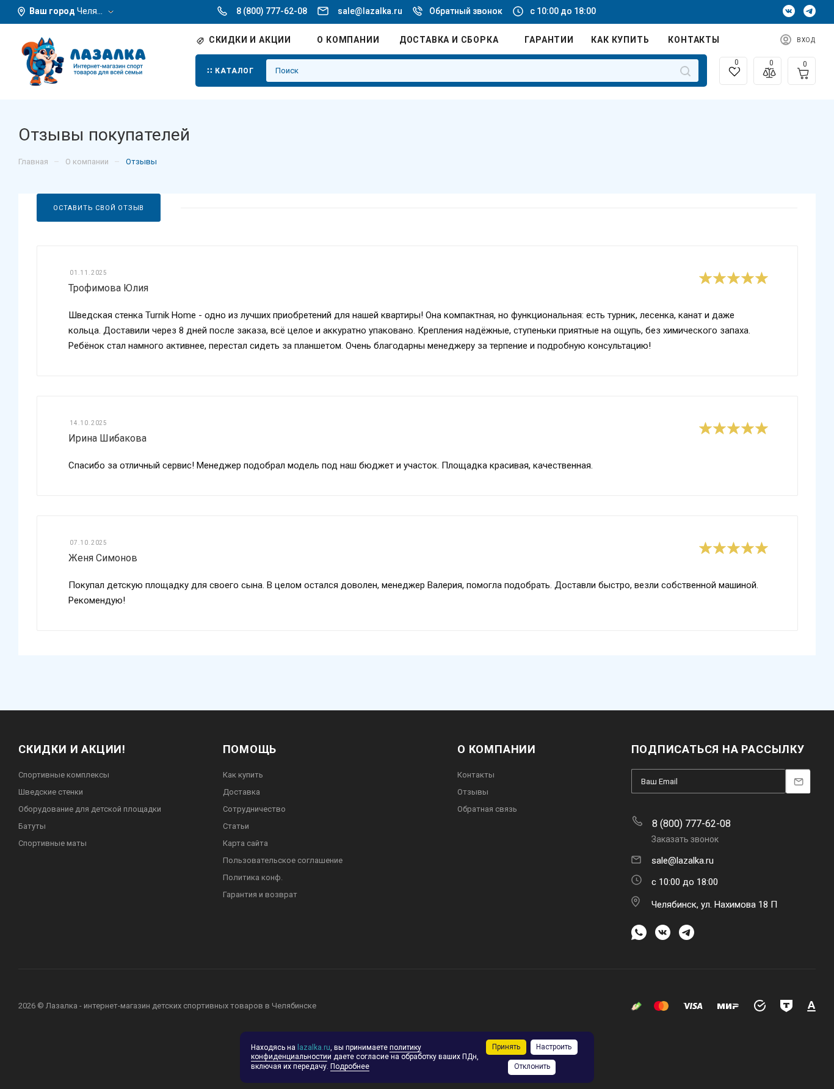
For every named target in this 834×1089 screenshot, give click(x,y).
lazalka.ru (313, 1047)
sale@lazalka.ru (370, 11)
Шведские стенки (50, 791)
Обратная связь (487, 809)
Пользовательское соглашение (283, 860)
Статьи (236, 826)
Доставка (241, 791)
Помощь (250, 749)
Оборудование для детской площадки (89, 809)
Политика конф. (253, 877)
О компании (496, 749)
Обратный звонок (465, 11)
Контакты (476, 774)
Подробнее (349, 1066)
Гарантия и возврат (260, 894)
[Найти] (685, 70)
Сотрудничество (254, 809)
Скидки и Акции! (72, 749)
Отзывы (472, 791)
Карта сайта (245, 843)
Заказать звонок (685, 839)
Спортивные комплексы (63, 774)
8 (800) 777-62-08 (271, 11)
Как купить (243, 774)
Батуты (32, 826)
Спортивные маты (52, 843)
